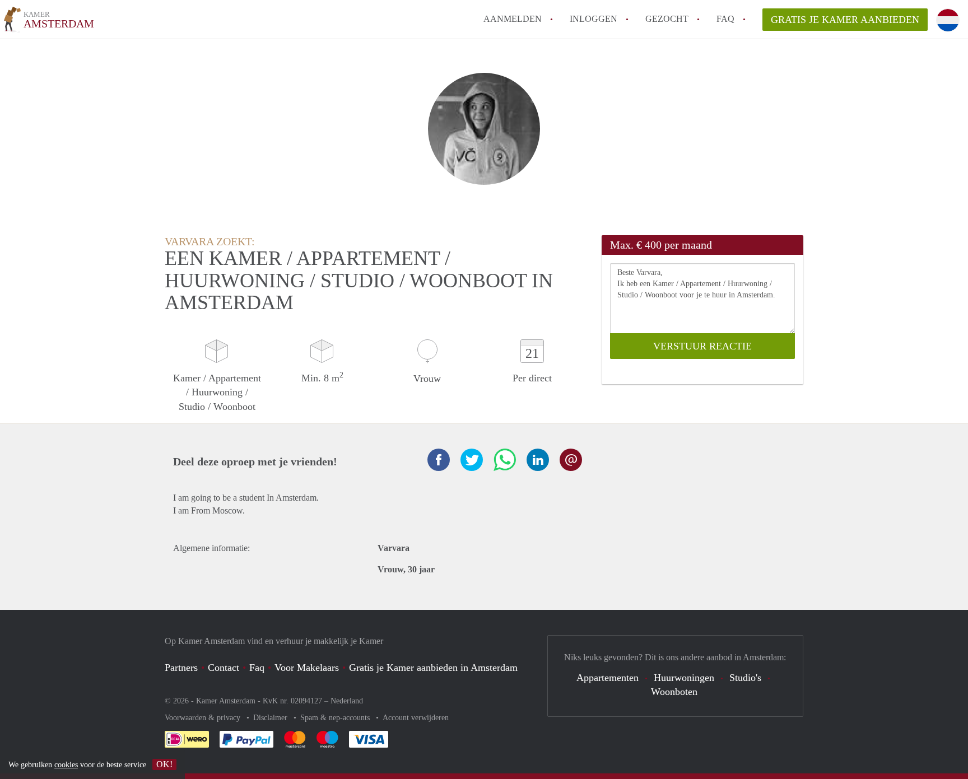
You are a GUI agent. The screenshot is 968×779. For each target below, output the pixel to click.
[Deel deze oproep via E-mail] (571, 460)
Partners (181, 667)
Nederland (347, 701)
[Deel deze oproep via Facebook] (438, 460)
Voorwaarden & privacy (204, 717)
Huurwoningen (684, 677)
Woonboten (674, 691)
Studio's (745, 677)
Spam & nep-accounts (336, 717)
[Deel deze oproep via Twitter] (471, 460)
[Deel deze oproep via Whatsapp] (505, 460)
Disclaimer (271, 717)
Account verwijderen (416, 717)
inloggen (593, 19)
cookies (66, 765)
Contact (223, 667)
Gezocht (666, 19)
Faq (256, 667)
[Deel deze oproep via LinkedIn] (538, 460)
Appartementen (607, 677)
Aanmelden (512, 19)
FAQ (725, 19)
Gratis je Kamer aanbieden (845, 19)
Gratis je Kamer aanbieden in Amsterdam (433, 667)
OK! (164, 764)
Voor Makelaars (306, 667)
